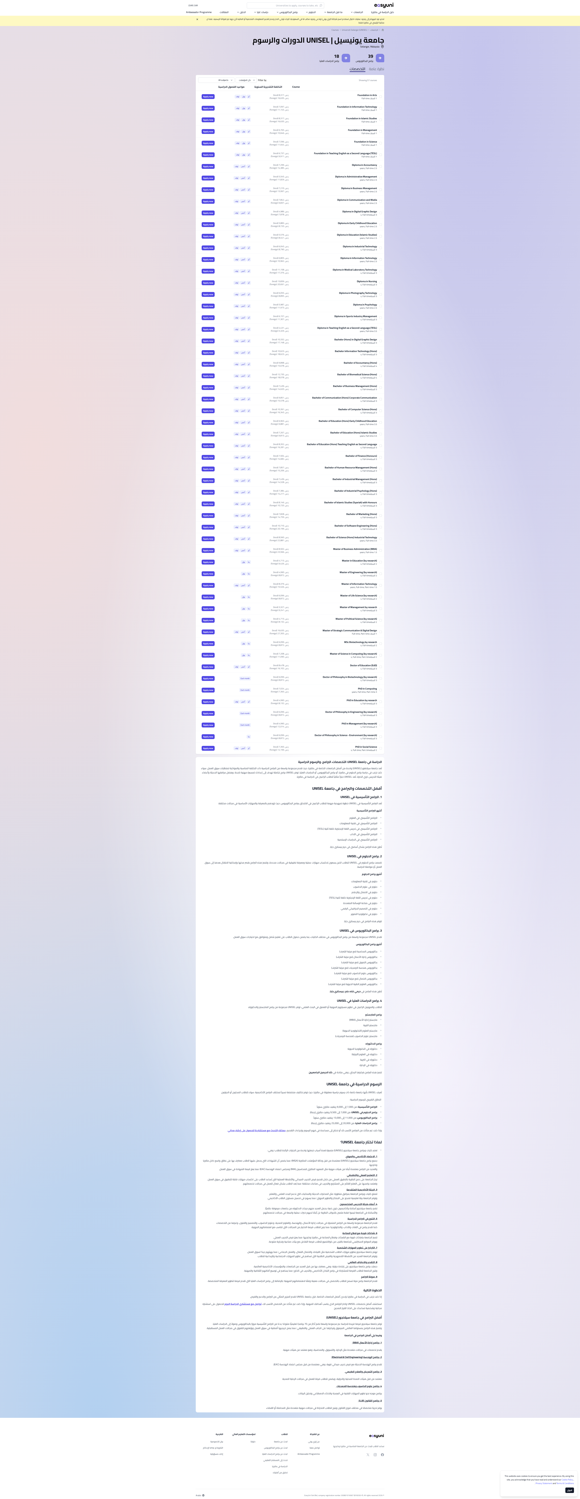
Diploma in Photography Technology (358, 293)
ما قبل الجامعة (334, 12)
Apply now (208, 97)
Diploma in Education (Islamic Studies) (357, 234)
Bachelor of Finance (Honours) (361, 456)
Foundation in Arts (367, 95)
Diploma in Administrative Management (356, 176)
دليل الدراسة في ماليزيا (382, 12)
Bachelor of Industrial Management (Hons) (355, 479)
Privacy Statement (544, 1483)
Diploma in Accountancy (364, 165)
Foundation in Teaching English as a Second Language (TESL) (345, 153)
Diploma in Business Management (359, 188)
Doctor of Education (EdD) (363, 665)
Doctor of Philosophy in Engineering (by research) (351, 712)
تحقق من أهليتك (280, 1473)
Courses (335, 29)
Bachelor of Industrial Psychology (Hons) (355, 490)
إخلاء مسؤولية (216, 1454)
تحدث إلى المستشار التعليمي (275, 1460)
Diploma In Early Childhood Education (357, 223)
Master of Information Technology (359, 584)
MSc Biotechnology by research (360, 642)
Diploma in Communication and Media (357, 200)
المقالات (224, 12)
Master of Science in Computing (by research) (353, 653)
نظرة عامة (376, 68)
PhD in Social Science (366, 747)
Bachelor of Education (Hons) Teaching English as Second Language (342, 444)
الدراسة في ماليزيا (280, 1466)
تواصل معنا (315, 1448)
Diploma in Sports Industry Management (355, 316)
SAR (193, 5)
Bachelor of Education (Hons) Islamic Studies (353, 432)
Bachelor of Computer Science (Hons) (357, 409)
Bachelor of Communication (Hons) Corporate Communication (344, 397)
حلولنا (253, 1442)
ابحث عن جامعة (281, 1442)
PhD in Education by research (362, 700)
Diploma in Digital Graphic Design (359, 211)
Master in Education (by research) (359, 560)
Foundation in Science (365, 141)
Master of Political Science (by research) (356, 618)
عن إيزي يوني (314, 1442)
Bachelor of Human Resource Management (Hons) (351, 467)
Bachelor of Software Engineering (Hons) (356, 525)
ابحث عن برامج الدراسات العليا (275, 1454)
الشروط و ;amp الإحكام (213, 1448)
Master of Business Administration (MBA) (355, 549)
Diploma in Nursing (367, 281)
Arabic (198, 1495)
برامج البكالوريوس (288, 12)
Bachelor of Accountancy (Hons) (360, 362)
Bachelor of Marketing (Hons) (361, 514)
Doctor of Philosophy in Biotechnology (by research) (350, 677)
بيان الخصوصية (216, 1442)
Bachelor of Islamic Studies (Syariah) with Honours (350, 502)
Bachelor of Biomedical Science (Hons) (357, 374)
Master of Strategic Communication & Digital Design (350, 630)
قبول (569, 1490)
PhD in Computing (367, 688)
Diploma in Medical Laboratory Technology (355, 269)
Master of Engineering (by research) (358, 572)
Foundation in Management (362, 130)
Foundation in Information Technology (357, 106)
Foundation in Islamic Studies (361, 118)
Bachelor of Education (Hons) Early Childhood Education (348, 421)
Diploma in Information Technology (358, 258)
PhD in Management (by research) (359, 723)
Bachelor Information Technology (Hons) (356, 351)
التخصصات (357, 68)
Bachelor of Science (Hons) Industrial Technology (351, 537)
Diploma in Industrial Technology (360, 246)
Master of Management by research (358, 607)
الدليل (243, 12)
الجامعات (358, 12)
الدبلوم (312, 12)
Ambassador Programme (199, 12)
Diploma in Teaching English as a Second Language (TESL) (347, 328)
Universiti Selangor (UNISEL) (354, 29)
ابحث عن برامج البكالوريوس (276, 1448)
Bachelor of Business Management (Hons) (355, 386)
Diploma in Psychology (365, 304)
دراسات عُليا (262, 12)
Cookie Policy (568, 1480)
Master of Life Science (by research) (358, 595)
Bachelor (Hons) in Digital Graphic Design (355, 339)
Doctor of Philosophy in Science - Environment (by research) (346, 735)
